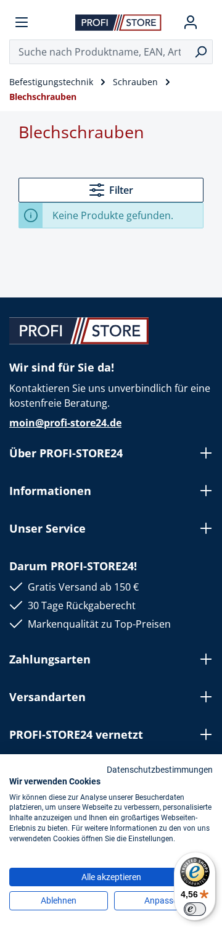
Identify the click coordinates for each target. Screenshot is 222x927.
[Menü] (21, 22)
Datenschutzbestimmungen (160, 770)
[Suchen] (201, 51)
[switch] (195, 909)
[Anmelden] (190, 22)
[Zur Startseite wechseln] (118, 22)
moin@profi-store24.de (65, 423)
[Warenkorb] (208, 22)
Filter (121, 190)
